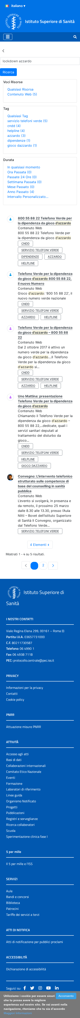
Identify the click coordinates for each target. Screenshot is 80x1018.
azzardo (16, 136)
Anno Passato (20, 192)
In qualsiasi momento (23, 167)
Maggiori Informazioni (18, 1013)
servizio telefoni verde (27, 121)
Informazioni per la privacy (24, 687)
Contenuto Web (22, 94)
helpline (16, 131)
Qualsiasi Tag (17, 116)
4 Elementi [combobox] (38, 545)
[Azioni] (7, 6)
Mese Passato (20, 187)
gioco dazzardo (22, 145)
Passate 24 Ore (22, 177)
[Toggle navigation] (7, 37)
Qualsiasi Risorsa (20, 89)
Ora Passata (19, 172)
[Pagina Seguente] (53, 566)
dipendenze (18, 140)
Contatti (12, 693)
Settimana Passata (24, 182)
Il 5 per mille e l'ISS (19, 863)
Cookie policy (15, 699)
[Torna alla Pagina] (3, 50)
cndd (14, 126)
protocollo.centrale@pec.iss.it (33, 660)
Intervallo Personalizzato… (27, 197)
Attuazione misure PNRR (23, 726)
